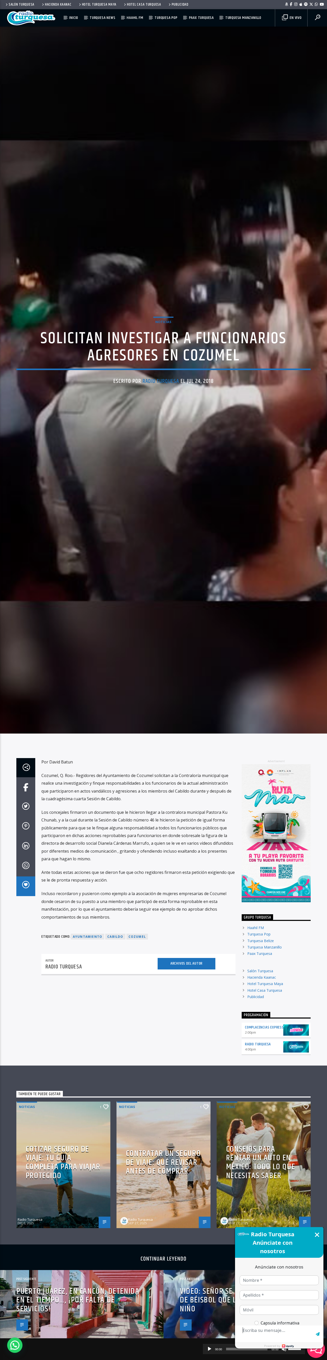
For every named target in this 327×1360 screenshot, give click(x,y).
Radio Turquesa (161, 408)
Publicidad (180, 4)
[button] (14, 1345)
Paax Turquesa (201, 18)
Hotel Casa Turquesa (144, 4)
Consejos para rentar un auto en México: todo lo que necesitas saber (260, 1221)
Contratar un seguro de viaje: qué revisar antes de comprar (163, 1221)
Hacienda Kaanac (58, 4)
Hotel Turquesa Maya (99, 4)
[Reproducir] (209, 1349)
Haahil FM (135, 18)
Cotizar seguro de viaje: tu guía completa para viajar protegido (63, 1221)
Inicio (73, 18)
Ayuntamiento (87, 995)
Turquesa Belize (260, 999)
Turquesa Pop (166, 18)
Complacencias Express (264, 1086)
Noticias (163, 349)
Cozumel (137, 995)
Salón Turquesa (21, 4)
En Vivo (295, 18)
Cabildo (115, 995)
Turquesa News (102, 18)
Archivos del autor (186, 1022)
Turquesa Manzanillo (243, 18)
